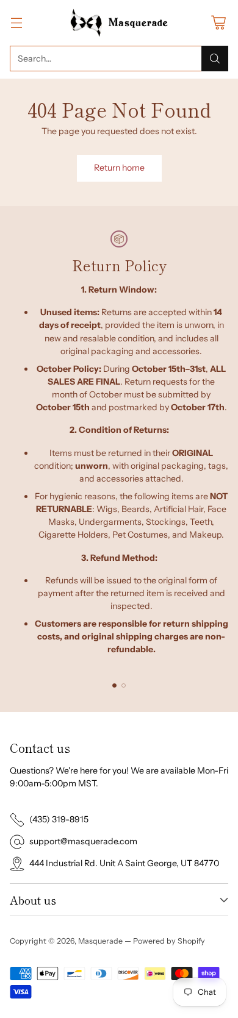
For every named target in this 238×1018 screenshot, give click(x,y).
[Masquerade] (119, 22)
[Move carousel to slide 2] (123, 685)
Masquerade (100, 940)
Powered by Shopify (169, 940)
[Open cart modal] (218, 22)
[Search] (214, 58)
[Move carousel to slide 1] (114, 685)
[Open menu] (16, 22)
